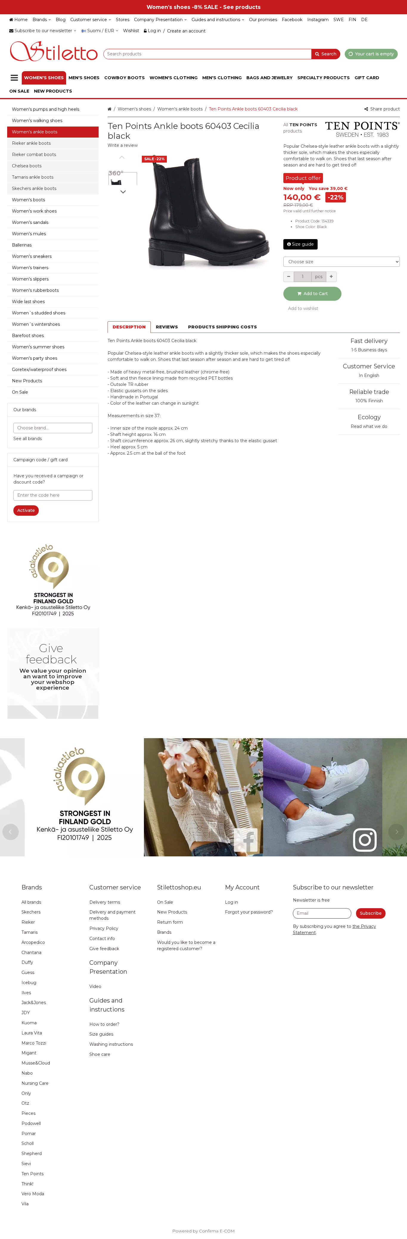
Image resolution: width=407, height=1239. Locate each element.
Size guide (303, 244)
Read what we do (369, 426)
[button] (123, 145)
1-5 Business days (369, 350)
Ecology (369, 417)
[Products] (14, 78)
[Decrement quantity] (288, 277)
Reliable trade (369, 391)
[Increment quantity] (331, 277)
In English (369, 375)
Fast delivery (369, 341)
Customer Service (369, 366)
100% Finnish (369, 400)
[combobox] (221, 54)
